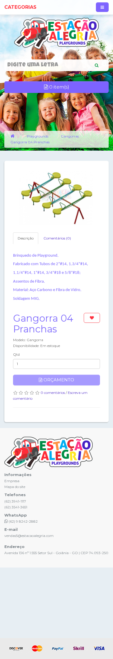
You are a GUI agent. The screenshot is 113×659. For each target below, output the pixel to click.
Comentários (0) (57, 238)
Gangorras (70, 136)
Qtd (16, 354)
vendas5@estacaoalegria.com (29, 535)
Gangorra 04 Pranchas (30, 142)
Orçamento (58, 380)
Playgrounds (37, 136)
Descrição (26, 238)
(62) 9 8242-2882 (23, 521)
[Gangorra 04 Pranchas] (56, 198)
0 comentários (53, 392)
